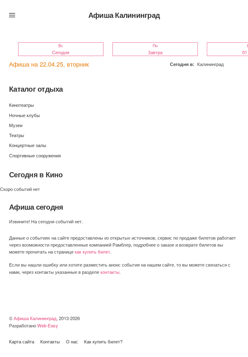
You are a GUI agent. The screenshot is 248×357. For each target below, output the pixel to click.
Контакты (50, 341)
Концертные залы (27, 145)
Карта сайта (21, 341)
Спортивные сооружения (35, 155)
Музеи (15, 125)
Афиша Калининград (124, 15)
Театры (16, 135)
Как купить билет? (103, 341)
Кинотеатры (21, 105)
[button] (12, 15)
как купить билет (92, 251)
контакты (109, 272)
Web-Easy (47, 325)
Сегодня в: (182, 64)
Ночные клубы (24, 115)
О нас (72, 341)
